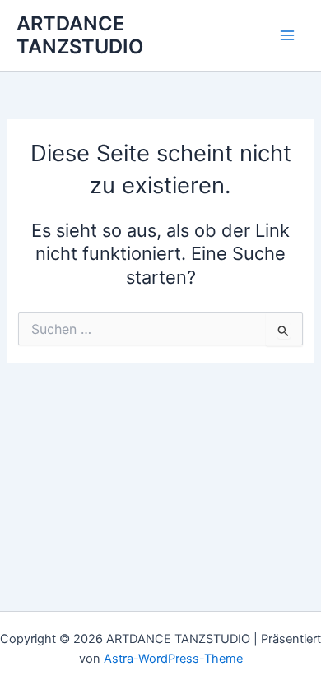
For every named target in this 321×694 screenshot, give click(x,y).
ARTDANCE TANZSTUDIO (79, 35)
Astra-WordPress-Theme (173, 658)
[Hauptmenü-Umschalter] (287, 35)
